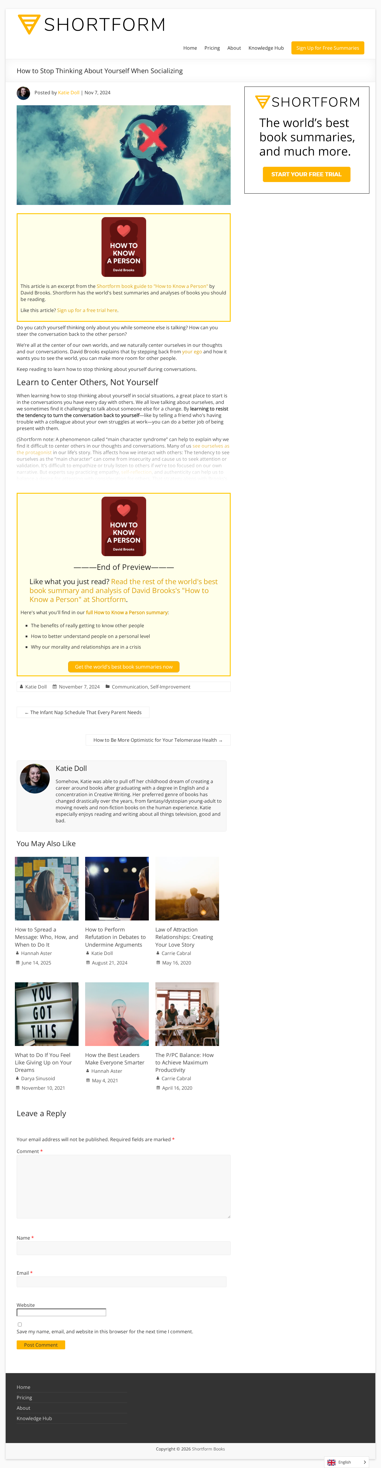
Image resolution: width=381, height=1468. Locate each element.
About (234, 48)
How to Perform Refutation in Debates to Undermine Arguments (115, 937)
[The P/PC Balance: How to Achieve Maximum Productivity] (187, 985)
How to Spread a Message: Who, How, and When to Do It (46, 937)
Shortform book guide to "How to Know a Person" (152, 286)
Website (26, 1305)
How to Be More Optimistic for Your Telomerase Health (158, 740)
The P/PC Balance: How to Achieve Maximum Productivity (184, 1062)
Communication (130, 686)
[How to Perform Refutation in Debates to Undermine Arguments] (117, 860)
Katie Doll (68, 92)
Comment (30, 1151)
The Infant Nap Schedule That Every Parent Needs (83, 712)
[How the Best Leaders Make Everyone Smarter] (117, 985)
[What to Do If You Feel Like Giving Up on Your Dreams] (47, 985)
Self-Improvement (170, 686)
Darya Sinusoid (38, 1078)
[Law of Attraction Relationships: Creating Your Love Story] (187, 860)
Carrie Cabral (176, 953)
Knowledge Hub (266, 48)
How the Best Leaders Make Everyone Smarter (114, 1058)
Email (25, 1273)
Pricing (212, 48)
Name (25, 1238)
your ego (192, 351)
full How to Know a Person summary (127, 612)
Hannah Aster (36, 953)
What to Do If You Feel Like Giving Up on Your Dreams (43, 1062)
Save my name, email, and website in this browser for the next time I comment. (105, 1331)
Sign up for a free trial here (87, 310)
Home (190, 48)
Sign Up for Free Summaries (327, 48)
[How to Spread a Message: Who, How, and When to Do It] (47, 860)
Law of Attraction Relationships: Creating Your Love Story (184, 937)
